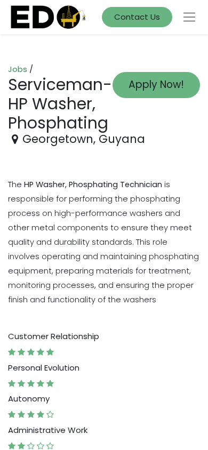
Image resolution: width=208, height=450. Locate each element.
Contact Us (137, 16)
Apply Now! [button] (156, 84)
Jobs (17, 69)
